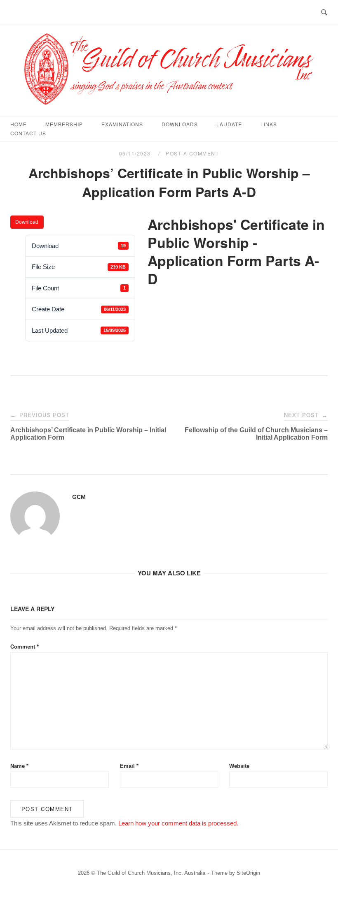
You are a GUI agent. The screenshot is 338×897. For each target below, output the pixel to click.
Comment (24, 647)
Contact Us (28, 133)
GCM (79, 497)
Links (269, 124)
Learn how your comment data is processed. (178, 823)
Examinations (122, 124)
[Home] (169, 106)
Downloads (180, 124)
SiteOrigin (248, 873)
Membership (64, 124)
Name (19, 766)
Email (129, 766)
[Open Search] (324, 12)
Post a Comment (192, 153)
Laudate (229, 124)
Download (26, 222)
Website (239, 766)
